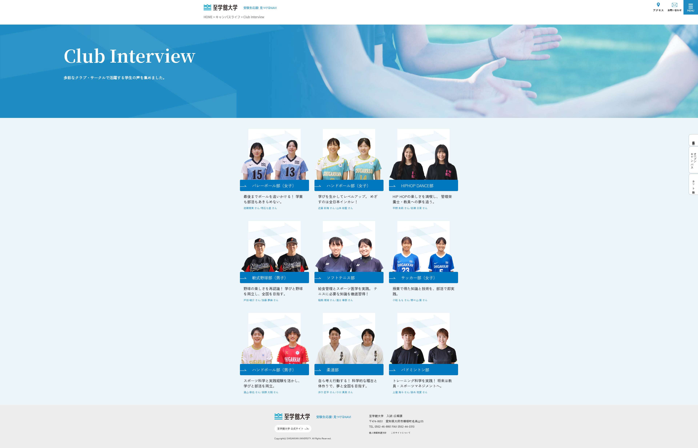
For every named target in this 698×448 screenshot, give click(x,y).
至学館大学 (211, 6)
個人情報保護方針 (377, 432)
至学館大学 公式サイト (290, 428)
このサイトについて (400, 432)
